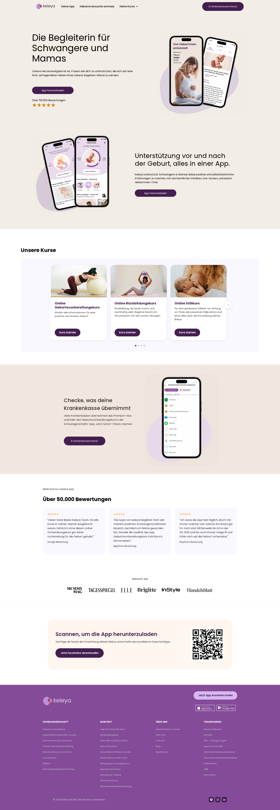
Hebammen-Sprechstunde (57, 740)
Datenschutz (210, 763)
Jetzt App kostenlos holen (215, 695)
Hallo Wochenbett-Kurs (112, 729)
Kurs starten (67, 332)
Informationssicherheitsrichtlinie (220, 757)
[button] (129, 6)
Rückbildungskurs (109, 735)
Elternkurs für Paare (110, 769)
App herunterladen (52, 90)
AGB (206, 769)
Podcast (160, 740)
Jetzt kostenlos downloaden (80, 653)
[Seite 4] (144, 345)
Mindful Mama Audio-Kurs (113, 757)
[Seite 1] (135, 345)
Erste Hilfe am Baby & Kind (113, 740)
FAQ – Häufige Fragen (215, 740)
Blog (158, 746)
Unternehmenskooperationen (219, 752)
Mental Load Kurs (109, 780)
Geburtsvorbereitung (54, 729)
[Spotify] (211, 799)
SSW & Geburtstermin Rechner (59, 769)
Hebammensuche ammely (97, 6)
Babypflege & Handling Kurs (115, 763)
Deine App (68, 6)
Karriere (208, 735)
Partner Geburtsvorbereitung (58, 746)
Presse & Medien (213, 729)
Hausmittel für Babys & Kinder (115, 752)
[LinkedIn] (224, 799)
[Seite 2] (138, 345)
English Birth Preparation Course (59, 735)
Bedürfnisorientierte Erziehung (116, 786)
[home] (45, 6)
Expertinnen (162, 752)
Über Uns (160, 735)
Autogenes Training (110, 774)
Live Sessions (50, 757)
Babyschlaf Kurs (108, 746)
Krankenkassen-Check (168, 729)
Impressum (210, 774)
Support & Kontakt (213, 746)
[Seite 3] (141, 345)
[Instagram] (217, 799)
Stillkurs (46, 763)
